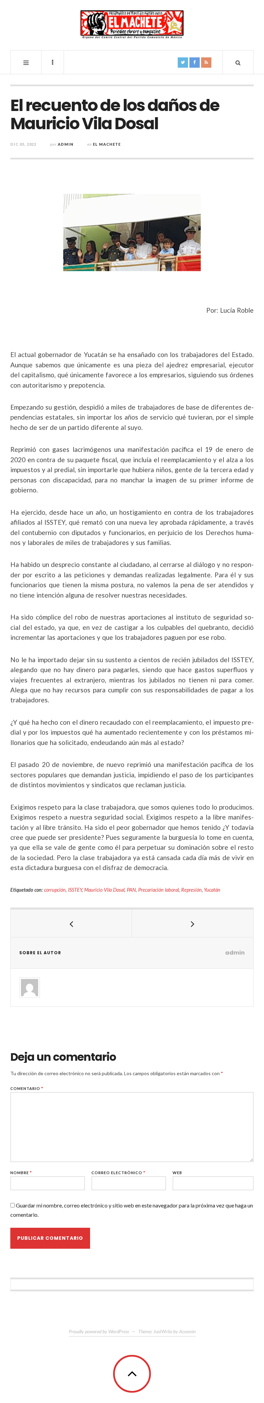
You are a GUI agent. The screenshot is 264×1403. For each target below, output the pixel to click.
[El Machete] (132, 24)
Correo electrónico (118, 1172)
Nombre (21, 1172)
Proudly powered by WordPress (99, 1331)
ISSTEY (75, 890)
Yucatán (212, 890)
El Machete (107, 144)
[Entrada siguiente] (192, 923)
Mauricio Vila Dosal (104, 890)
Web (177, 1172)
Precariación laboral (158, 890)
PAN (131, 890)
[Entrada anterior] (71, 923)
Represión (191, 890)
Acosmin (187, 1331)
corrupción (55, 890)
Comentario (26, 1088)
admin (66, 144)
